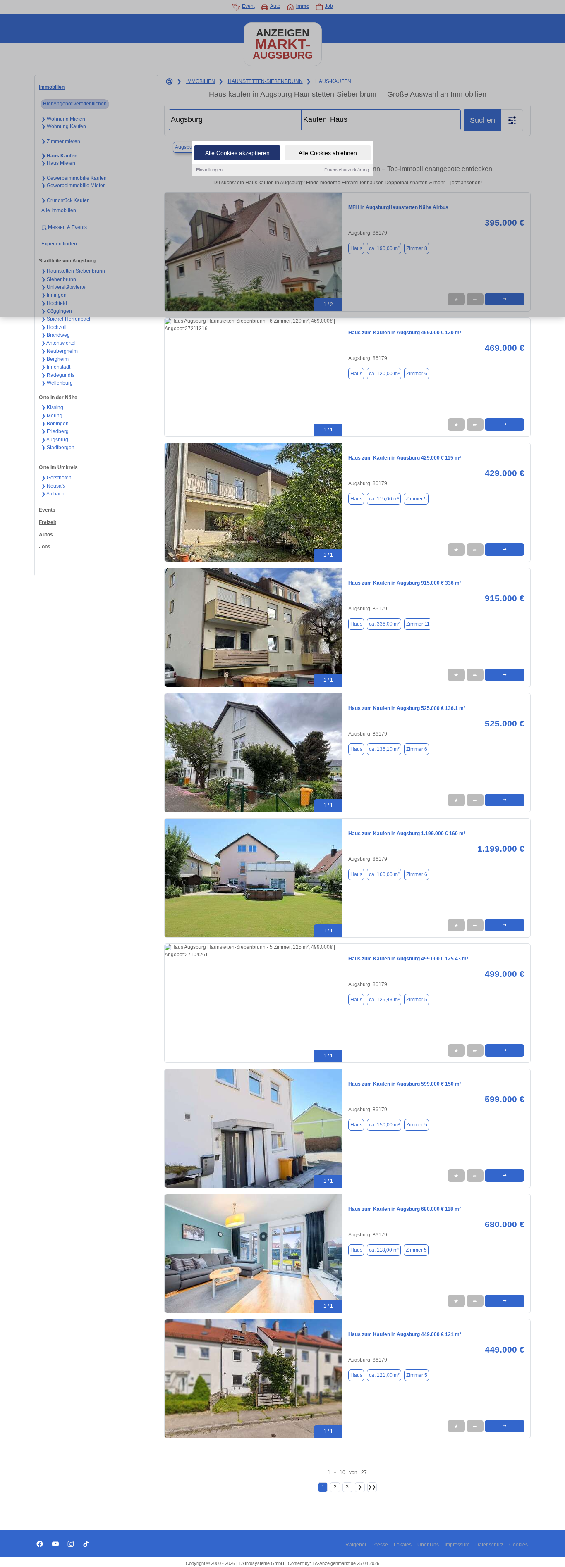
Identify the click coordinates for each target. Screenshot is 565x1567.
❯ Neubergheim (59, 351)
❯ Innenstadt (55, 367)
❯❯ (372, 1487)
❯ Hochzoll (54, 327)
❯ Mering (51, 416)
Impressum (457, 1545)
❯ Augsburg (54, 440)
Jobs (44, 547)
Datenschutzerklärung (346, 169)
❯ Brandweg (55, 335)
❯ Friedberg (55, 431)
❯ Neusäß (53, 486)
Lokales (403, 1545)
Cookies (518, 1545)
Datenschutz (489, 1545)
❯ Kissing (52, 407)
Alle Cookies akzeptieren (237, 153)
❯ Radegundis (57, 375)
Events (47, 510)
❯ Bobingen (55, 423)
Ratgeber (355, 1545)
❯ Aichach (53, 494)
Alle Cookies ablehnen (328, 153)
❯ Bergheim (55, 359)
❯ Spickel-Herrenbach (66, 319)
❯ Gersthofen (56, 478)
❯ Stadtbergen (57, 447)
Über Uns (428, 1545)
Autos (46, 535)
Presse (380, 1545)
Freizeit (47, 522)
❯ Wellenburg (57, 383)
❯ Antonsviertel (58, 343)
